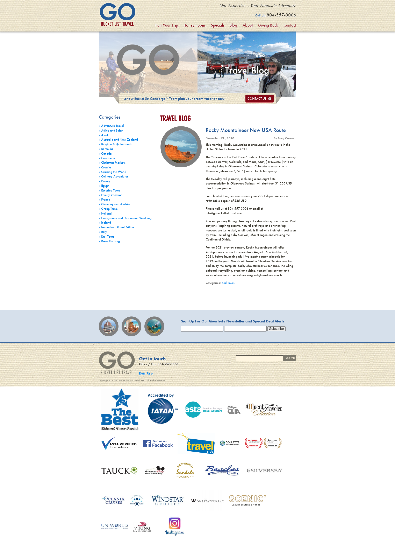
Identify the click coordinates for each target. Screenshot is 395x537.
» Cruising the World (112, 172)
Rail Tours (228, 283)
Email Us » (146, 373)
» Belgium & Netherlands (115, 144)
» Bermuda (106, 149)
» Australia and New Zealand (118, 139)
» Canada (105, 153)
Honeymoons (195, 25)
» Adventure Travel (111, 126)
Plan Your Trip (166, 25)
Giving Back (268, 25)
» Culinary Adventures (113, 176)
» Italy (103, 232)
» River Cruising (109, 241)
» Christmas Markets (112, 162)
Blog (233, 25)
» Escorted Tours (109, 190)
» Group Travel (108, 209)
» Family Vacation (110, 195)
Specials (217, 25)
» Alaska (104, 135)
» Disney (104, 181)
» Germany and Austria (114, 204)
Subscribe (276, 328)
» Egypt (104, 185)
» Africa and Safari (111, 130)
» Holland (105, 213)
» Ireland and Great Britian (116, 227)
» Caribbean (107, 158)
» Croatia (105, 167)
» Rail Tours (106, 236)
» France (104, 199)
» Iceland (105, 222)
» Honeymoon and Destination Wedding (125, 218)
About (248, 25)
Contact (289, 25)
